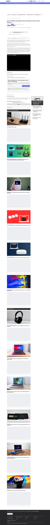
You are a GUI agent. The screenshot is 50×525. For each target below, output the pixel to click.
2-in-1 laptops (14, 14)
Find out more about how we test (21, 38)
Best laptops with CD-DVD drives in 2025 (37, 118)
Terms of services (17, 88)
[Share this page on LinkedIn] (9, 25)
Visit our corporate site (36, 511)
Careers (35, 518)
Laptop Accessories (12, 18)
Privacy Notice (9, 88)
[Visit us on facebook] (29, 1)
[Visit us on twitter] (31, 1)
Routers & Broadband (18, 18)
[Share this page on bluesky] (13, 25)
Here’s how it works (28, 27)
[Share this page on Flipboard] (12, 25)
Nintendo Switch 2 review (21, 14)
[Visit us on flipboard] (34, 1)
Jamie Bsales (16, 24)
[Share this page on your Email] (14, 25)
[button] (42, 1)
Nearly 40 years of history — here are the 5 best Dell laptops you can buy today (37, 107)
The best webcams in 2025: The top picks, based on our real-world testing (37, 111)
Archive (26, 518)
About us (17, 518)
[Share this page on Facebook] (7, 25)
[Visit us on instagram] (33, 1)
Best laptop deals (37, 14)
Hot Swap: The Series (30, 14)
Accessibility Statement (10, 518)
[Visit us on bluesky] (32, 1)
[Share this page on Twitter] (8, 25)
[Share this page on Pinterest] (11, 25)
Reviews (12, 24)
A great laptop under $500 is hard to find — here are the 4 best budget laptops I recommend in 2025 (37, 102)
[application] (19, 62)
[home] (7, 3)
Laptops (8, 18)
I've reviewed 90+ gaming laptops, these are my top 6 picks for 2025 (37, 114)
